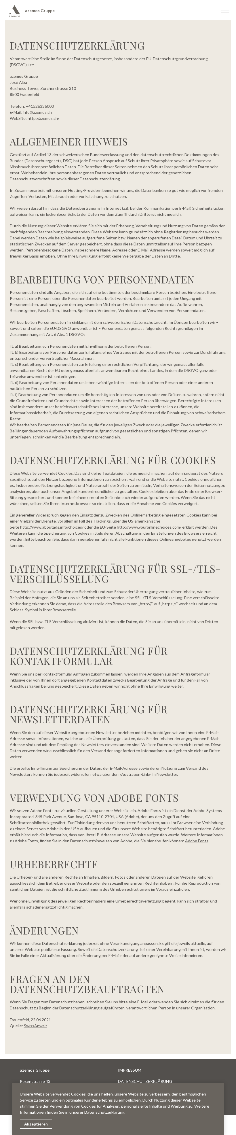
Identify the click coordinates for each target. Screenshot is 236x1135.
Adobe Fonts (196, 840)
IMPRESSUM (129, 1070)
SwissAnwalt (35, 1025)
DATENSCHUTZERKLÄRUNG (145, 1081)
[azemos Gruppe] (15, 11)
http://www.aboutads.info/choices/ (51, 527)
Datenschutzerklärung (104, 1112)
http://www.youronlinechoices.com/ (149, 527)
